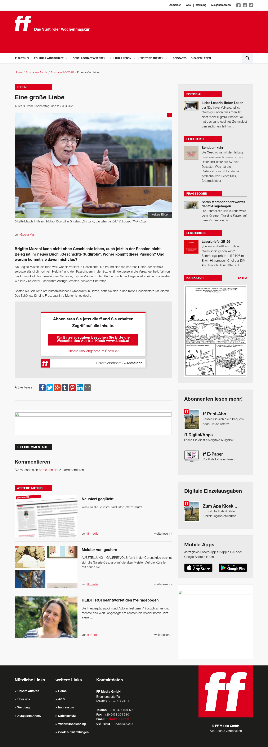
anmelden (46, 470)
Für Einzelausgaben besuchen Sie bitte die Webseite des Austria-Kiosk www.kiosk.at (93, 339)
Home (18, 72)
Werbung (201, 5)
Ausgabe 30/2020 (62, 72)
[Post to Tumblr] (65, 387)
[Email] (87, 387)
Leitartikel (22, 58)
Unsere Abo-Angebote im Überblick (93, 351)
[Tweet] (49, 387)
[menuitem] (22, 58)
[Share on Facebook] (42, 387)
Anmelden (175, 5)
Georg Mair (28, 234)
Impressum (66, 707)
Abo (188, 5)
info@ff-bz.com (118, 719)
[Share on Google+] (57, 387)
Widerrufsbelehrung (72, 724)
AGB (61, 699)
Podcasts (180, 58)
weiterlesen (163, 533)
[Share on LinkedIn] (80, 387)
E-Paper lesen (201, 58)
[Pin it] (72, 387)
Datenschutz (67, 716)
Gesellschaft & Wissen (89, 58)
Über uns (23, 699)
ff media (92, 533)
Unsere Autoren (28, 691)
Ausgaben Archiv (221, 5)
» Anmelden (133, 363)
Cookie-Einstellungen (73, 732)
